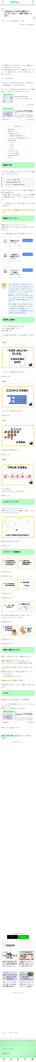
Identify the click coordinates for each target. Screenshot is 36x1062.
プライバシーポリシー (8, 1049)
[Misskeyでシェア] (30, 670)
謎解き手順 (11, 129)
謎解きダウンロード (13, 131)
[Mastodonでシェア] (14, 670)
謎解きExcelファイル (14, 133)
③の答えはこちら (7, 593)
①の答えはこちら (7, 571)
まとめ (10, 157)
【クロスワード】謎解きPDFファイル (19, 138)
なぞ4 (12, 149)
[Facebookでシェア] (6, 675)
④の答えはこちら (7, 598)
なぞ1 (12, 142)
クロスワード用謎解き (13, 153)
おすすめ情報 (6, 735)
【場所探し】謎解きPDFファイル (17, 136)
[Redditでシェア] (22, 675)
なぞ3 (12, 146)
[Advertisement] (18, 44)
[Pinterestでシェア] (14, 679)
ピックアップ (15, 735)
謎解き (4, 738)
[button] (32, 537)
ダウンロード (27, 240)
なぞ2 (12, 144)
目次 (16, 126)
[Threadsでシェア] (14, 675)
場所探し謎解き (12, 140)
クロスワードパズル (13, 151)
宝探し (29, 735)
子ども (23, 735)
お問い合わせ (5, 1053)
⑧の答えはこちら (7, 643)
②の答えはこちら (7, 576)
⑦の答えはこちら (7, 639)
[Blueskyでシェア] (22, 670)
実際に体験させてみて (13, 155)
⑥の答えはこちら (7, 621)
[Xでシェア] (6, 670)
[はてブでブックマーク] (30, 675)
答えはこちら (6, 376)
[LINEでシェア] (6, 679)
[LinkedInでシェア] (22, 679)
